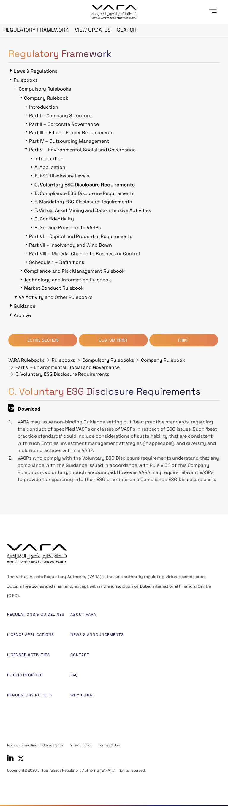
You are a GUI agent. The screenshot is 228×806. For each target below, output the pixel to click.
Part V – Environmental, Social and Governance (67, 367)
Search (127, 30)
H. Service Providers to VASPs (67, 227)
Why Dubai (82, 695)
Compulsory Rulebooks (108, 360)
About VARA (83, 614)
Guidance (24, 306)
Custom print (113, 340)
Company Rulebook (163, 360)
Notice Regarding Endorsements (35, 745)
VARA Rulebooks (26, 360)
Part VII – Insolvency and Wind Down (70, 245)
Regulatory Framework (36, 30)
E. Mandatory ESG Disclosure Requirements (83, 201)
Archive (22, 315)
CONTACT (79, 654)
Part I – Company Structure (60, 115)
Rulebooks (63, 360)
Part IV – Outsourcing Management (69, 141)
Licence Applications (30, 634)
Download (28, 409)
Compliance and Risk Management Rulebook (74, 271)
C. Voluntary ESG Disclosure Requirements (62, 374)
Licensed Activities (28, 654)
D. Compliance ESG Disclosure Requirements (84, 193)
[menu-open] (215, 11)
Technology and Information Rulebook (67, 280)
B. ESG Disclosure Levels (61, 176)
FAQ (74, 675)
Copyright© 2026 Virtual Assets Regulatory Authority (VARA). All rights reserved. (76, 770)
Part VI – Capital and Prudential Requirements (80, 236)
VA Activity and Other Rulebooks (55, 297)
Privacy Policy (80, 745)
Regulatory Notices (30, 695)
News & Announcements (97, 634)
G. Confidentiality (54, 219)
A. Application (49, 167)
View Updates (93, 30)
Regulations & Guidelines (35, 614)
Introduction (43, 107)
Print (183, 340)
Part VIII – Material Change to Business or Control (84, 253)
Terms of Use (109, 745)
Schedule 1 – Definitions (56, 262)
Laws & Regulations (35, 71)
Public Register (25, 675)
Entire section (42, 340)
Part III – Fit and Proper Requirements (71, 132)
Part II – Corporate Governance (64, 124)
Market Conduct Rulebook (54, 288)
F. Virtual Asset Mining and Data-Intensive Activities (92, 210)
